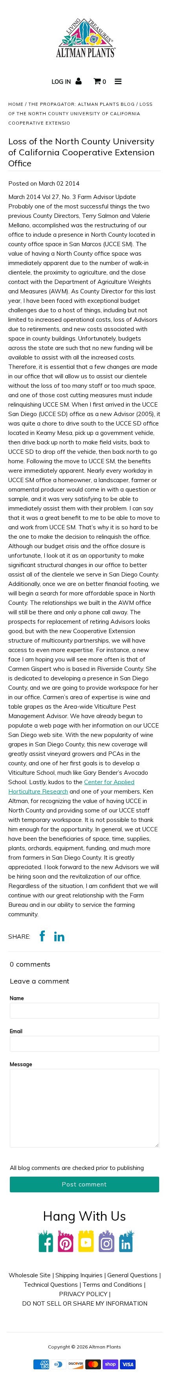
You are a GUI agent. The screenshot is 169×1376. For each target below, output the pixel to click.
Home (16, 104)
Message (21, 1064)
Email (16, 1031)
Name (17, 998)
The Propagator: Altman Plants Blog (81, 104)
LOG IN (61, 81)
